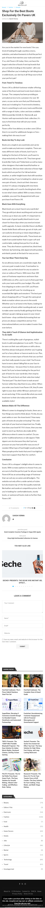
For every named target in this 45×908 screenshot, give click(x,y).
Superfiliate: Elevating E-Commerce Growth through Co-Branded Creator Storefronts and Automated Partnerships (11, 718)
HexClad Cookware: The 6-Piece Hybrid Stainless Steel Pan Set (11, 692)
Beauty (23, 803)
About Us (7, 891)
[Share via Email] (34, 508)
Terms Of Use (28, 894)
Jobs (23, 841)
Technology (23, 859)
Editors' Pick (23, 807)
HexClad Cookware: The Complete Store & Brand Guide (32, 692)
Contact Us (26, 891)
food (23, 822)
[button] (4, 568)
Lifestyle (23, 845)
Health (23, 826)
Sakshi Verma (13, 19)
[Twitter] (22, 884)
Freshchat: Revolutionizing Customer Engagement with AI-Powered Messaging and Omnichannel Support (33, 718)
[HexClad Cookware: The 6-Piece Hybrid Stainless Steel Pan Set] (11, 680)
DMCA (33, 891)
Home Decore (23, 831)
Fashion (23, 817)
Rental (23, 850)
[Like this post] (25, 508)
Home (39, 891)
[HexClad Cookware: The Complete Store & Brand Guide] (33, 680)
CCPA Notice (16, 891)
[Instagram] (25, 884)
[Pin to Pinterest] (32, 508)
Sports (23, 855)
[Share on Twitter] (30, 508)
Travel (23, 864)
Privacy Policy (17, 894)
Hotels (23, 836)
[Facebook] (19, 884)
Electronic (23, 812)
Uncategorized (23, 869)
